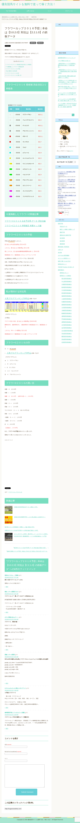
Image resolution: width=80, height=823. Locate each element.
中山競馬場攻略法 (67, 281)
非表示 (21, 61)
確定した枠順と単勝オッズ (67, 229)
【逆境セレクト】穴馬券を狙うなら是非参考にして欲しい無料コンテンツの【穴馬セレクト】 (67, 82)
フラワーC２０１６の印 (12, 73)
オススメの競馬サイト (64, 258)
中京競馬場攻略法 (67, 290)
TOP (16, 17)
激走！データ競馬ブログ (11, 591)
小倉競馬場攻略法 (67, 299)
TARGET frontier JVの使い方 (66, 267)
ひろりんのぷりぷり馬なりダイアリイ (15, 688)
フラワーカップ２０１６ (15, 492)
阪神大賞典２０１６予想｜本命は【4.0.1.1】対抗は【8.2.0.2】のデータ (27, 551)
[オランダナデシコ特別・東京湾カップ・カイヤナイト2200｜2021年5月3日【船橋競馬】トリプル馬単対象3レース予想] (8, 539)
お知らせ (60, 249)
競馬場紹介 (61, 270)
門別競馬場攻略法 (67, 319)
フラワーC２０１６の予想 (13, 69)
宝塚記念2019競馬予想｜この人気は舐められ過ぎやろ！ (30, 517)
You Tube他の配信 (11, 11)
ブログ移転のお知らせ (64, 60)
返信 (7, 586)
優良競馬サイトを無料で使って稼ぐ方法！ (29, 4)
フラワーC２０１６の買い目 (13, 75)
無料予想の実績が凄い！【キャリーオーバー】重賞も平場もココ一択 (67, 88)
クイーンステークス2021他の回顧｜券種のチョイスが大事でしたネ (67, 94)
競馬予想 (33, 42)
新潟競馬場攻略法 (67, 293)
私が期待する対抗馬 (11, 71)
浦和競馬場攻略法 (67, 316)
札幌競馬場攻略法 (67, 301)
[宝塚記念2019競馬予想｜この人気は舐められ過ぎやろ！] (8, 522)
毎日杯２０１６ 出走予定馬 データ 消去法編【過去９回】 (30, 547)
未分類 (60, 252)
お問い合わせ (30, 11)
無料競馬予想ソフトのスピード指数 (15, 712)
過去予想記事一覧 (62, 162)
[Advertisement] (18, 453)
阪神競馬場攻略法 (67, 287)
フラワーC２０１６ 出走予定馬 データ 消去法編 (25, 221)
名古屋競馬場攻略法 (67, 330)
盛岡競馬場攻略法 (67, 322)
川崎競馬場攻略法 (67, 310)
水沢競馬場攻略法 (67, 325)
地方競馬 (62, 238)
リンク (49, 11)
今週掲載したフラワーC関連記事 (15, 66)
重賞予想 (40, 42)
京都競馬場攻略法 (67, 284)
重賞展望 (62, 244)
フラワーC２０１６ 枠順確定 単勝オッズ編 (23, 226)
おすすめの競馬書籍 (63, 255)
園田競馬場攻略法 (67, 336)
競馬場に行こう (64, 272)
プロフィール (69, 11)
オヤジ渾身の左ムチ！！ (11, 617)
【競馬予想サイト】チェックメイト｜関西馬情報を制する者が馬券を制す (67, 71)
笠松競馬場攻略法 (67, 333)
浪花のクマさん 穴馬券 (11, 575)
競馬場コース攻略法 (65, 275)
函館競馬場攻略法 (67, 304)
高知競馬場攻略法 (67, 339)
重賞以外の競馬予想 (65, 235)
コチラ (71, 151)
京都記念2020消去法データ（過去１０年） (26, 507)
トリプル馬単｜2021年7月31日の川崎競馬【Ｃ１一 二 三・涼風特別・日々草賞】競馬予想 (67, 105)
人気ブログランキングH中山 (17, 298)
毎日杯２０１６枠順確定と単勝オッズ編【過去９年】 (20, 527)
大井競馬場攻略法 (67, 307)
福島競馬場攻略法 (67, 296)
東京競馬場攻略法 (67, 278)
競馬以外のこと (62, 264)
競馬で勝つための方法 (64, 261)
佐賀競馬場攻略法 (67, 342)
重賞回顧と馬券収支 (63, 246)
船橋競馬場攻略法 (67, 313)
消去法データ (63, 226)
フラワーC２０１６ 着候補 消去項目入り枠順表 (18, 64)
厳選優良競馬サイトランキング (66, 58)
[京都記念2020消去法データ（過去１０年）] (8, 512)
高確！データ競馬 (10, 654)
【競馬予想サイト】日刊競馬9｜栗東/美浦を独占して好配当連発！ (67, 65)
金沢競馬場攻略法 (67, 327)
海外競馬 (62, 241)
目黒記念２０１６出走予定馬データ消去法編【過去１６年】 (21, 530)
